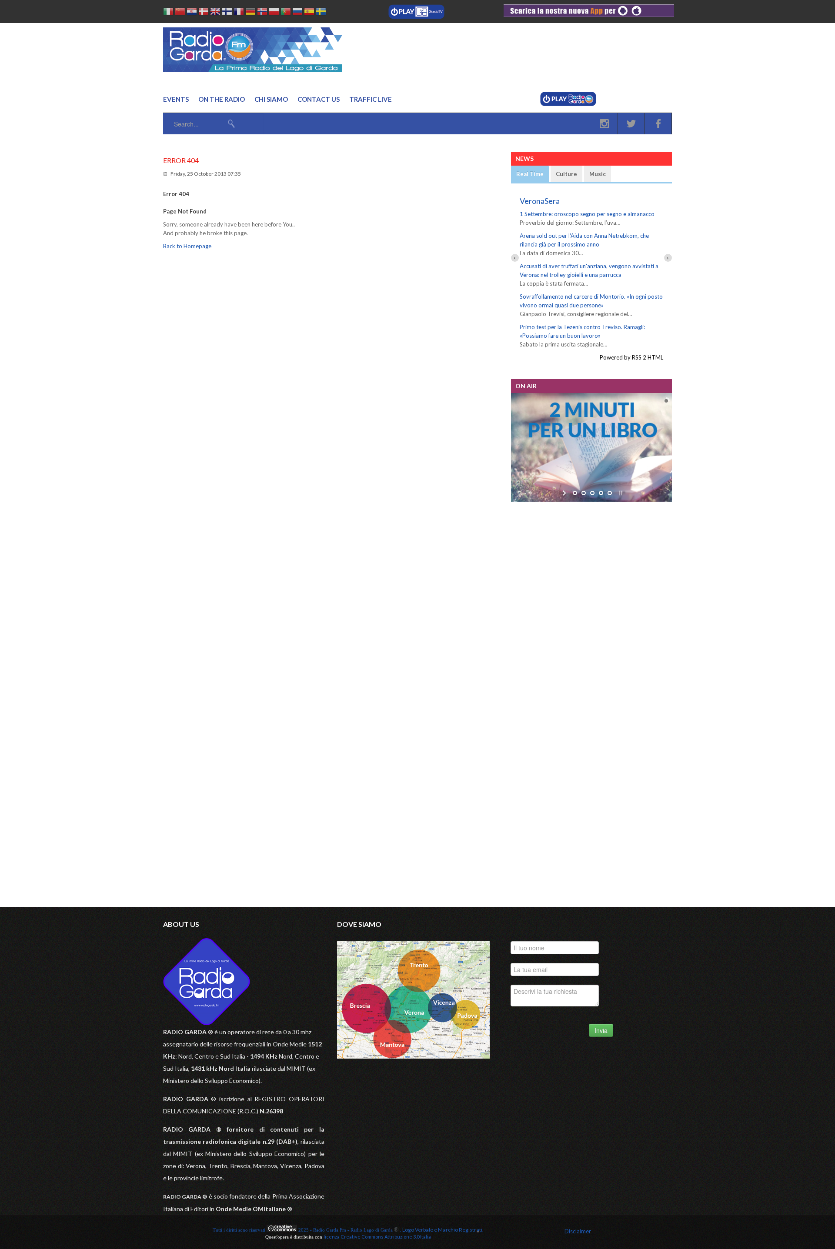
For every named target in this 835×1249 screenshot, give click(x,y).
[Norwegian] (262, 13)
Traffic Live (370, 99)
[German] (250, 13)
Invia (601, 1030)
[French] (239, 13)
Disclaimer (577, 1231)
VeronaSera (540, 201)
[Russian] (297, 13)
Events (176, 99)
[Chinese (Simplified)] (180, 13)
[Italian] (168, 13)
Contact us (318, 99)
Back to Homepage (187, 246)
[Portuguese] (286, 13)
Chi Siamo (271, 99)
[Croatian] (192, 13)
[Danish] (203, 13)
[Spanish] (309, 13)
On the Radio (221, 99)
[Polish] (274, 13)
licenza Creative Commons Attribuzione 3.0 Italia (377, 1236)
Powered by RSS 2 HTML (631, 357)
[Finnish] (227, 13)
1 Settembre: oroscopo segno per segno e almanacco (587, 213)
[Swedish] (321, 13)
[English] (215, 13)
